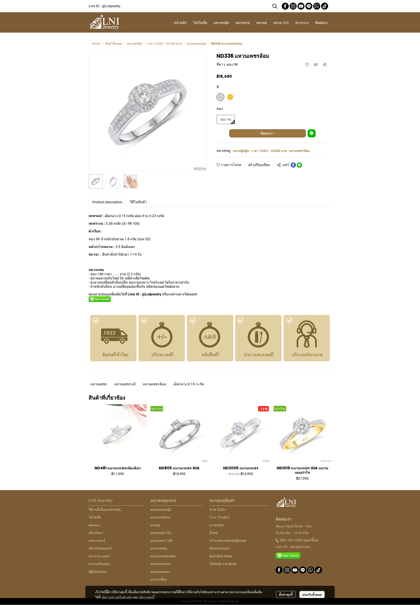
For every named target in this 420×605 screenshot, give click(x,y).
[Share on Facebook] (293, 165)
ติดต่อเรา (267, 133)
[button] (274, 6)
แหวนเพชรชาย (160, 517)
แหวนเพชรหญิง (160, 509)
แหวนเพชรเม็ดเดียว (163, 556)
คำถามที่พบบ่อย (99, 564)
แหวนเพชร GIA (160, 533)
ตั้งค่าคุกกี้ (286, 594)
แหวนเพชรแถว (160, 572)
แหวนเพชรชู (158, 548)
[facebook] (285, 6)
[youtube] (301, 6)
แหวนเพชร (98, 384)
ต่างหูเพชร (216, 525)
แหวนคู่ (155, 525)
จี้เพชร (213, 533)
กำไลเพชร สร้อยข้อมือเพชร (227, 540)
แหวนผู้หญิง (134, 43)
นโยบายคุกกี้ (146, 597)
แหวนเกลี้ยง (158, 579)
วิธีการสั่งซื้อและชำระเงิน (105, 509)
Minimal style (219, 548)
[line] (308, 6)
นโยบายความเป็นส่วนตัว (116, 597)
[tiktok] (324, 6)
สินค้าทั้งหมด (113, 43)
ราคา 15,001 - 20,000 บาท (164, 43)
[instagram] (293, 6)
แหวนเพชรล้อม (196, 43)
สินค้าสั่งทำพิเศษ (220, 556)
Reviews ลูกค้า (99, 556)
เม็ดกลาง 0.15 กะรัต (188, 384)
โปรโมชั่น (95, 517)
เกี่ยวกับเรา (96, 533)
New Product (219, 517)
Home (96, 43)
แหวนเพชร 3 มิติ (161, 540)
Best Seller (217, 509)
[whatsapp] (316, 6)
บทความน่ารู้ (97, 540)
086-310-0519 (291, 540)
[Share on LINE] (299, 165)
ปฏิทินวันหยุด (98, 572)
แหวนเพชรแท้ (125, 384)
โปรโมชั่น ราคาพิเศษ (223, 564)
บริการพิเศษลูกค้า (100, 548)
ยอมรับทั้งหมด (312, 594)
